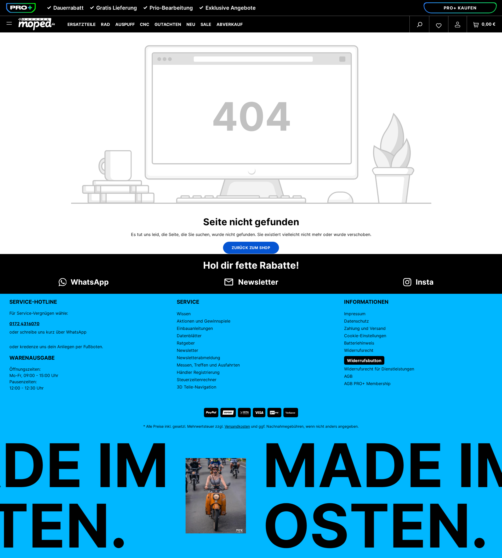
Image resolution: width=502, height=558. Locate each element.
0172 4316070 (24, 323)
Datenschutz (356, 321)
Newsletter (187, 350)
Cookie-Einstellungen (365, 335)
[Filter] (9, 24)
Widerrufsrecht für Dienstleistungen (379, 368)
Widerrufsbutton (364, 360)
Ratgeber (186, 343)
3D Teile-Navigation (196, 387)
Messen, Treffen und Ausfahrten (208, 365)
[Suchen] (419, 24)
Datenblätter (189, 335)
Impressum (355, 313)
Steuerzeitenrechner (196, 379)
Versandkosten (237, 426)
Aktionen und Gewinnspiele (203, 321)
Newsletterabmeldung (198, 357)
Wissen (184, 313)
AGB (348, 376)
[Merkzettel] (438, 24)
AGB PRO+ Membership (367, 383)
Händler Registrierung (198, 372)
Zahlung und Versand (365, 328)
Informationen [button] (366, 302)
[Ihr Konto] (457, 24)
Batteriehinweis (359, 343)
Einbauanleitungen (195, 328)
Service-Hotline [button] (33, 302)
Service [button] (188, 302)
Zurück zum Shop (251, 247)
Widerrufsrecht (358, 350)
